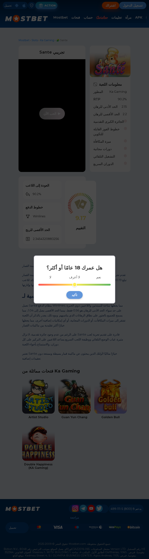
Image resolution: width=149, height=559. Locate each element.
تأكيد (74, 295)
